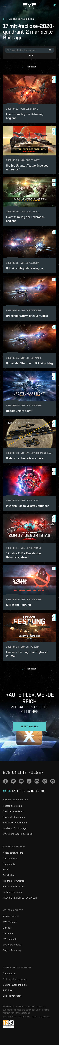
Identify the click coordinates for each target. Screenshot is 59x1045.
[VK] (52, 781)
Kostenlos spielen (12, 806)
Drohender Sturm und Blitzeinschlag (29, 363)
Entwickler (8, 875)
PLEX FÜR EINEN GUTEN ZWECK (20, 897)
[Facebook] (5, 781)
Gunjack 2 (8, 933)
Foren (6, 869)
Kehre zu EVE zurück (14, 886)
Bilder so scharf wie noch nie (24, 458)
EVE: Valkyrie (10, 922)
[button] (54, 5)
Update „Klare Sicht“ (19, 410)
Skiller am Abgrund (18, 604)
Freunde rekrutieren (14, 881)
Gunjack (7, 927)
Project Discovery (12, 950)
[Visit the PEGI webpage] (8, 1024)
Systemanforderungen (15, 822)
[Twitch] (29, 781)
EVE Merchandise (12, 944)
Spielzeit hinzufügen (14, 817)
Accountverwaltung (13, 852)
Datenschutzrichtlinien (15, 985)
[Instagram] (44, 781)
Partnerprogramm (12, 892)
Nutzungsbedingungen (15, 979)
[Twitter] (13, 781)
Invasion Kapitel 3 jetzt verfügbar (27, 505)
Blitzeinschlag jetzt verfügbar (25, 268)
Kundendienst (10, 858)
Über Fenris (9, 973)
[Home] (29, 7)
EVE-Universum (11, 916)
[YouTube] (21, 781)
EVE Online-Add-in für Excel (18, 834)
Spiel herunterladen (13, 811)
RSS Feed (8, 990)
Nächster (31, 66)
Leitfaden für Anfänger (15, 828)
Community (9, 864)
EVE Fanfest (9, 939)
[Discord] (36, 781)
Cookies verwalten (12, 995)
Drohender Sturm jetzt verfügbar (27, 315)
